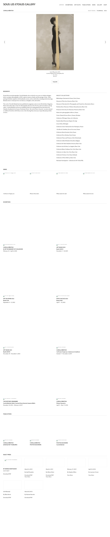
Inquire (55, 81)
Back (105, 10)
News (93, 4)
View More (27, 476)
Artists (61, 4)
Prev (4, 42)
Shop (105, 4)
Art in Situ (77, 4)
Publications (86, 4)
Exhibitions (69, 4)
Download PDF (7, 474)
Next (105, 42)
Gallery (99, 4)
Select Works (91, 10)
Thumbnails (100, 10)
